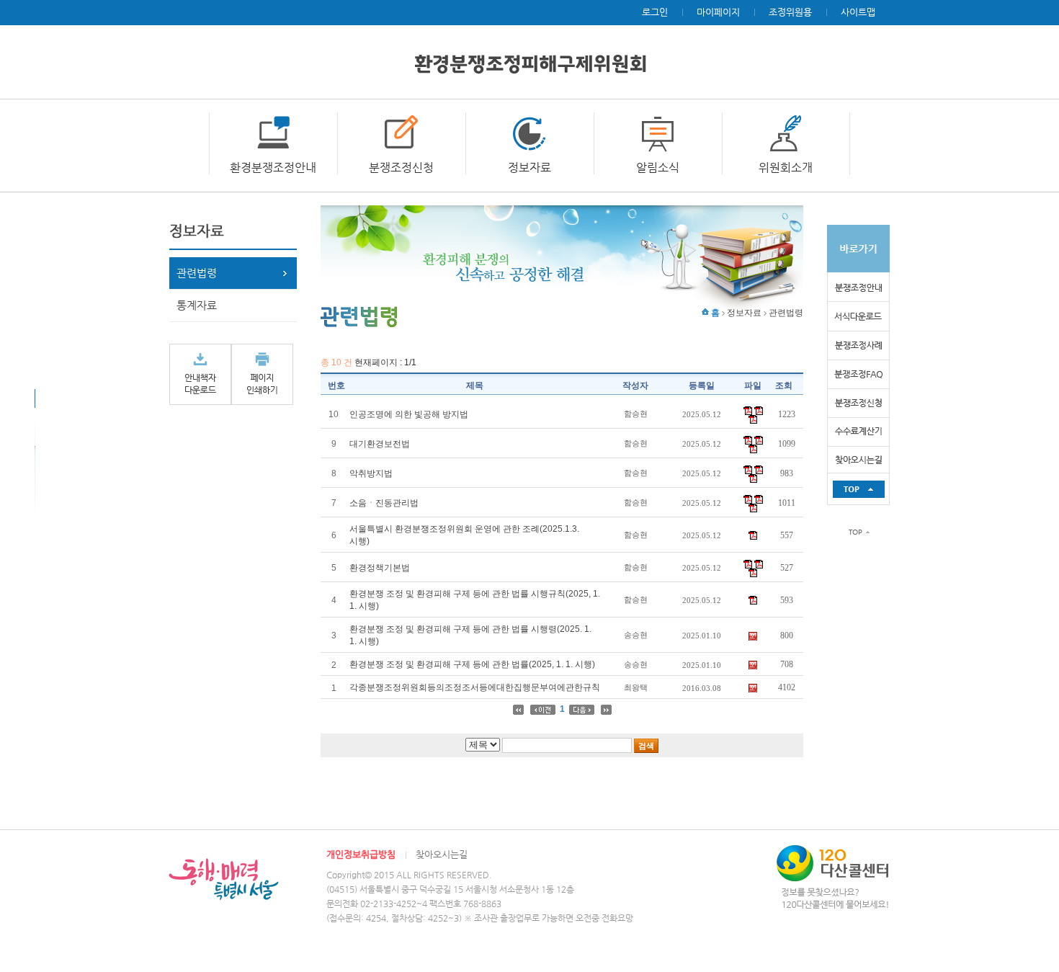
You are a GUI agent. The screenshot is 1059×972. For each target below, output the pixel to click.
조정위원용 (790, 11)
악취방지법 (371, 473)
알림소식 (657, 167)
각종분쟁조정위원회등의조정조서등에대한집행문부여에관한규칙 (474, 687)
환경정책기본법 (379, 568)
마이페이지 (718, 11)
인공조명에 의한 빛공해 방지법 (408, 414)
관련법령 (196, 273)
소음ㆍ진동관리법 (384, 503)
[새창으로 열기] (200, 374)
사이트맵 (858, 11)
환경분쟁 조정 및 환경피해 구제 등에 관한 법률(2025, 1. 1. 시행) (472, 664)
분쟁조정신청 (401, 167)
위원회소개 (786, 167)
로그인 (655, 11)
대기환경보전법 (379, 444)
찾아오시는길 (442, 854)
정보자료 (529, 167)
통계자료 (196, 305)
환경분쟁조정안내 (273, 167)
